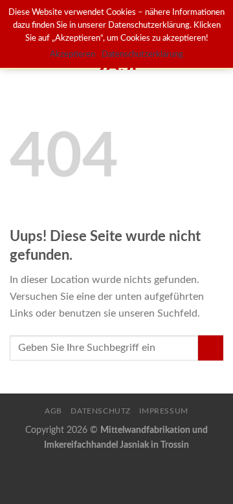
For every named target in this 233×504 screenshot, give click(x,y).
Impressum (163, 411)
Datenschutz (101, 411)
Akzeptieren (72, 54)
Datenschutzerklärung (142, 54)
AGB (53, 411)
